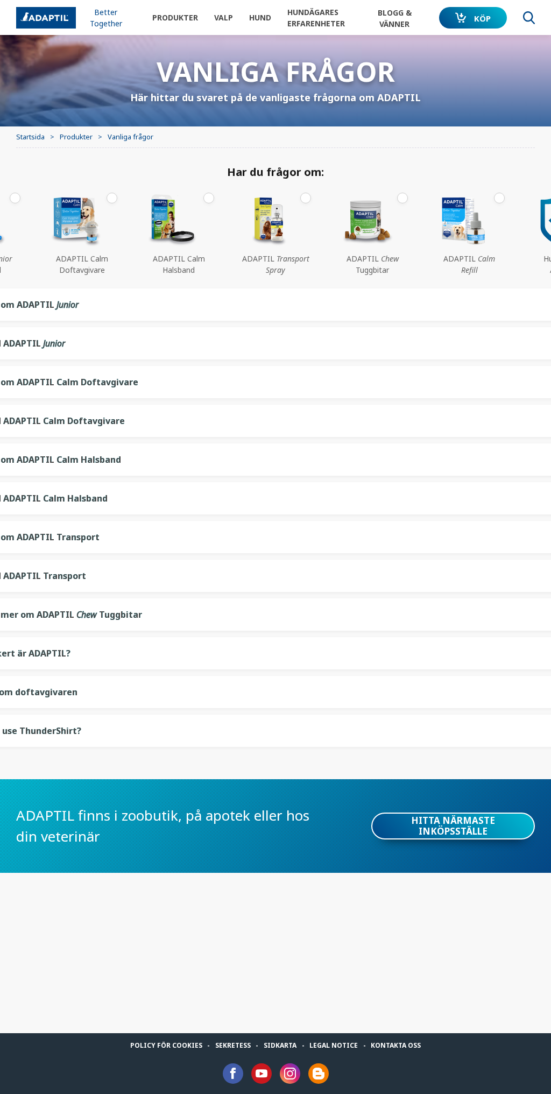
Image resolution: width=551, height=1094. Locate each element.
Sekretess (233, 1045)
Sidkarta (280, 1045)
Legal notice (333, 1045)
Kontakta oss (396, 1045)
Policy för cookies (166, 1045)
